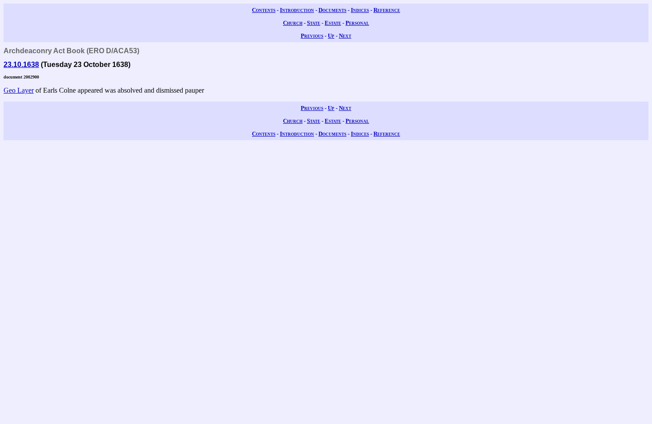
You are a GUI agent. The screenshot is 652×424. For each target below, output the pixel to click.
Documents (332, 10)
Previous (312, 35)
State (313, 23)
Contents (263, 10)
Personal (357, 23)
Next (345, 35)
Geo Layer (19, 90)
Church (292, 23)
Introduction (297, 10)
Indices (360, 10)
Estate (333, 23)
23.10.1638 (21, 64)
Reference (386, 10)
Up (331, 35)
